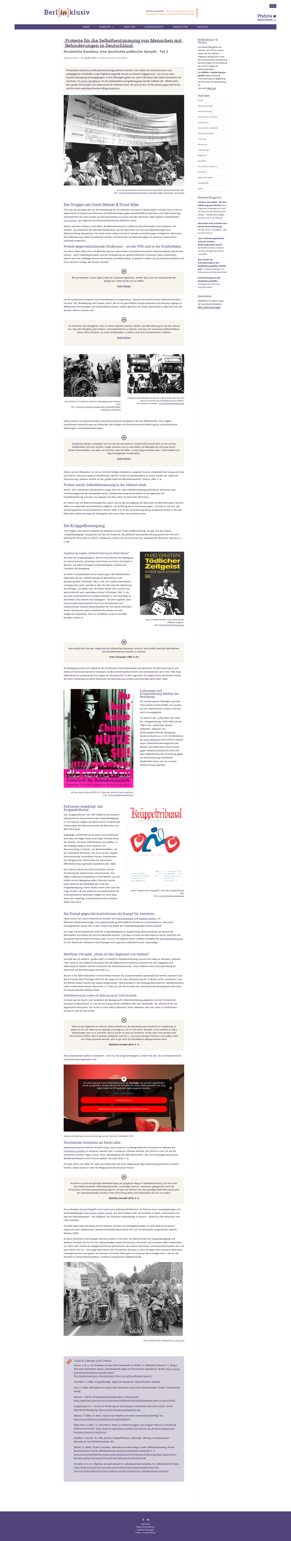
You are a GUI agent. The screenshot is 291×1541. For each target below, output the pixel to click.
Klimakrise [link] (202, 144)
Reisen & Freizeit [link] (205, 177)
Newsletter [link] (180, 27)
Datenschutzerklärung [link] (145, 1527)
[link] (67, 12)
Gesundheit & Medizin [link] (208, 128)
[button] (143, 1520)
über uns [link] (211, 88)
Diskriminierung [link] (205, 111)
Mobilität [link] (202, 161)
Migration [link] (202, 155)
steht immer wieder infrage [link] (98, 1213)
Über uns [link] (129, 27)
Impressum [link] (145, 1524)
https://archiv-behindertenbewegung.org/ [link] (119, 1409)
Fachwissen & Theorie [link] (207, 116)
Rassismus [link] (202, 171)
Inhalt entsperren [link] (124, 1100)
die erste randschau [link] (150, 739)
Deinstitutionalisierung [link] (171, 938)
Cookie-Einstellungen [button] (145, 1529)
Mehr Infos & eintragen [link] (209, 307)
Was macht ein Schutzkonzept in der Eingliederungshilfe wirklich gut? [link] (212, 265)
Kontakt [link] (202, 27)
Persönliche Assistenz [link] (107, 58)
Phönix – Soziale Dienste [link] (145, 1532)
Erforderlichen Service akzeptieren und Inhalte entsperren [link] (123, 1109)
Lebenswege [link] (203, 150)
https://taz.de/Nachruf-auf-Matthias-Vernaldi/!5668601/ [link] (102, 1419)
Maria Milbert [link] (73, 58)
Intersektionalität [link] (124, 918)
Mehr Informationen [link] (124, 1093)
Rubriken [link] (105, 27)
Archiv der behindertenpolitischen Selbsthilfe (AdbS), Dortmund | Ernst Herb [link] (151, 193)
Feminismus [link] (203, 122)
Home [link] (86, 27)
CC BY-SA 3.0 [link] (178, 1340)
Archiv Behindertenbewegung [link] (171, 403)
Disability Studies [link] (147, 918)
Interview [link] (202, 139)
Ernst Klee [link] (123, 216)
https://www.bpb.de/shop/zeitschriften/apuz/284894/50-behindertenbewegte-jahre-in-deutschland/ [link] (125, 1400)
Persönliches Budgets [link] (75, 1151)
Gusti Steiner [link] (70, 220)
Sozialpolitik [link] (122, 58)
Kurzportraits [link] (154, 27)
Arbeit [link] (200, 100)
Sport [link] (200, 188)
